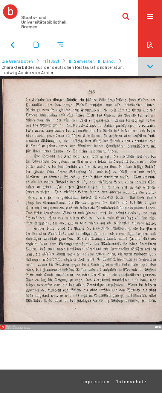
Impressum (95, 381)
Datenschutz (131, 381)
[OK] (126, 16)
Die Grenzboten (17, 61)
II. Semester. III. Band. (92, 61)
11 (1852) (51, 61)
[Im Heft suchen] (150, 45)
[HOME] (34, 16)
